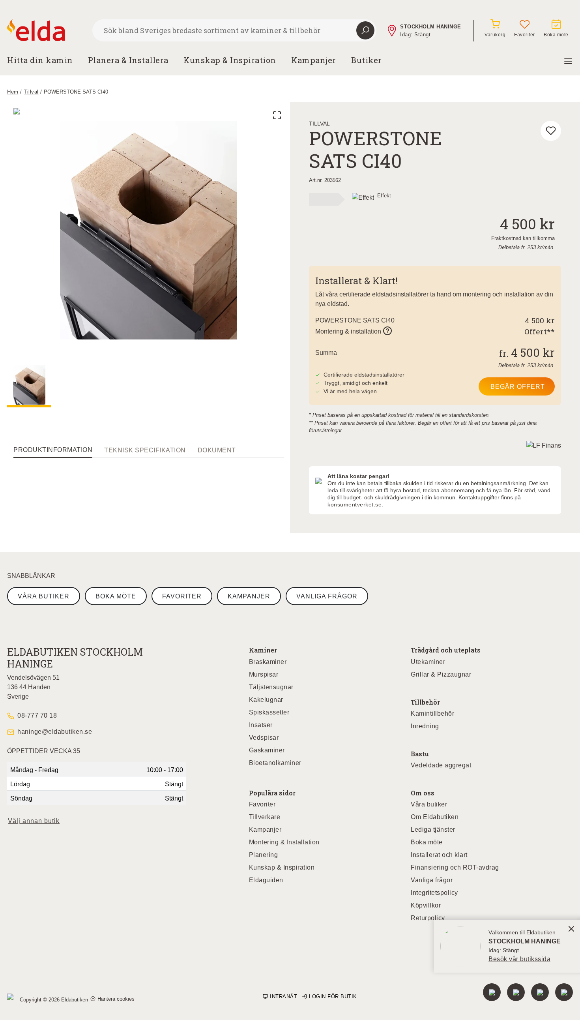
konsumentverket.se (354, 504)
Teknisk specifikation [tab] (145, 450)
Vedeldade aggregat (441, 765)
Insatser (261, 725)
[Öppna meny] (568, 60)
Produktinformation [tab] (52, 449)
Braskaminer (268, 661)
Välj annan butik (34, 821)
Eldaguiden (266, 880)
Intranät (283, 996)
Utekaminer (428, 661)
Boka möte (115, 596)
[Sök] (365, 30)
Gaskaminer (267, 750)
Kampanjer (313, 60)
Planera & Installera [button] (128, 60)
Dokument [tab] (217, 450)
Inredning (425, 726)
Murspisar (264, 674)
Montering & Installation (284, 842)
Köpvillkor (426, 905)
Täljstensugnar (271, 687)
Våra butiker (43, 596)
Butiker (366, 60)
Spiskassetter (269, 712)
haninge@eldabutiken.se (54, 731)
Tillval (31, 92)
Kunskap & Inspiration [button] (229, 60)
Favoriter (182, 596)
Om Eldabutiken (434, 817)
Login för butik (333, 996)
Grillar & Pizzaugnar (441, 674)
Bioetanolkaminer (275, 762)
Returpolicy (428, 918)
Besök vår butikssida (519, 959)
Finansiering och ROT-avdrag (455, 867)
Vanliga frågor (326, 596)
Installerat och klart (439, 854)
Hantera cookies (116, 999)
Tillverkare (265, 817)
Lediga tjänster (433, 829)
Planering (263, 854)
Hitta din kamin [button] (40, 60)
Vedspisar (264, 737)
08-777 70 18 (37, 715)
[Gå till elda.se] (46, 30)
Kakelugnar (266, 699)
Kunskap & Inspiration (282, 867)
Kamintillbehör (432, 713)
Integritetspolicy (434, 892)
